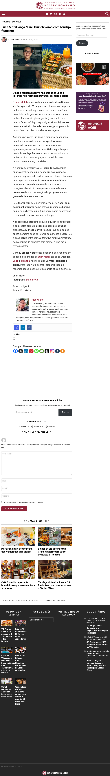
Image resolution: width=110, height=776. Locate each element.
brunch (7, 601)
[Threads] (47, 351)
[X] (20, 351)
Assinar (65, 412)
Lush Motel (21, 102)
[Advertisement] (42, 372)
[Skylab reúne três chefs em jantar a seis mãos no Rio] (6, 681)
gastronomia (20, 601)
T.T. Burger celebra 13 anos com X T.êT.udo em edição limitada (6, 635)
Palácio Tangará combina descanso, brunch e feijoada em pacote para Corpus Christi (96, 665)
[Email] (41, 351)
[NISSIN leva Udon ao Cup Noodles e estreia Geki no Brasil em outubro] (20, 650)
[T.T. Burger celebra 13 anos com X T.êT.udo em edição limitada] (6, 623)
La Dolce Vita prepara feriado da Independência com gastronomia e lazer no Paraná (98, 653)
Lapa (15, 260)
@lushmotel (31, 279)
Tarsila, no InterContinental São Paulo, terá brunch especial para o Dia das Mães (54, 585)
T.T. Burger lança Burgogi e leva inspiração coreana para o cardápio (97, 629)
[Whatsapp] (36, 351)
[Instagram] (16, 327)
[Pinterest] (31, 351)
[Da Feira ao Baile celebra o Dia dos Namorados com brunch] (18, 536)
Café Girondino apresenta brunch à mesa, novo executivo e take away (18, 585)
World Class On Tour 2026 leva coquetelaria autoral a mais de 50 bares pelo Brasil (20, 695)
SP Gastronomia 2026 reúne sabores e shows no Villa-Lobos (97, 644)
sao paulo (50, 601)
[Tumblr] (57, 351)
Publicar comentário (14, 509)
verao (61, 601)
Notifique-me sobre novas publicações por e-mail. (23, 502)
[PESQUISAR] (107, 14)
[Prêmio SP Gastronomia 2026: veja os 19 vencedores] (20, 623)
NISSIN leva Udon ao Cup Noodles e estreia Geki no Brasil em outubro (20, 663)
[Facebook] (29, 327)
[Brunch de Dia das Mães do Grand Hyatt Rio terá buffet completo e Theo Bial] (55, 536)
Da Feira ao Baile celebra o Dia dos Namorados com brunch (16, 550)
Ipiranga (25, 260)
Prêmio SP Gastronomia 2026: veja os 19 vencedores (21, 634)
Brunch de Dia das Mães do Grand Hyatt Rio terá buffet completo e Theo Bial (52, 551)
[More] (62, 351)
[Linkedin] (23, 327)
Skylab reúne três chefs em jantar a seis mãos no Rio (6, 692)
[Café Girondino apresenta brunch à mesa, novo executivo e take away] (18, 569)
